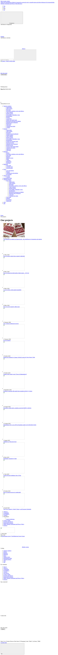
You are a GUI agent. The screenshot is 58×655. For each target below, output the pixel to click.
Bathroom (5, 164)
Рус (4, 7)
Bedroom (5, 151)
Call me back (4, 74)
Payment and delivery (37, 2)
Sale (4, 203)
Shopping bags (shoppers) (15, 193)
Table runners (12, 183)
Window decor (6, 175)
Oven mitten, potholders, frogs (16, 189)
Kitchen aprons (12, 188)
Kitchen (5, 128)
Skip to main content (5, 1)
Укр (4, 6)
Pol (4, 9)
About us (3, 2)
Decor (4, 169)
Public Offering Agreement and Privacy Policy (13, 524)
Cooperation (7, 2)
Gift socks (11, 194)
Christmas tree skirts (13, 196)
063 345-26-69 (4, 73)
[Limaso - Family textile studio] (8, 532)
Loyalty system (28, 2)
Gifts (4, 202)
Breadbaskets (12, 190)
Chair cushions (12, 187)
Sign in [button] (5, 566)
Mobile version (25, 547)
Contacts (18, 2)
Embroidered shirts (7, 178)
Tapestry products (7, 106)
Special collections (10, 519)
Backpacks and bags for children (16, 192)
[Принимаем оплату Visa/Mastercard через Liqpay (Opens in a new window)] (13, 536)
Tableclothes (12, 182)
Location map (4, 642)
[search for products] (25, 55)
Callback (3, 629)
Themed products (7, 179)
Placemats (11, 184)
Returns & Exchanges (47, 2)
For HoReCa (13, 2)
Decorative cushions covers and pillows (18, 185)
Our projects (22, 2)
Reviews (20, 3)
